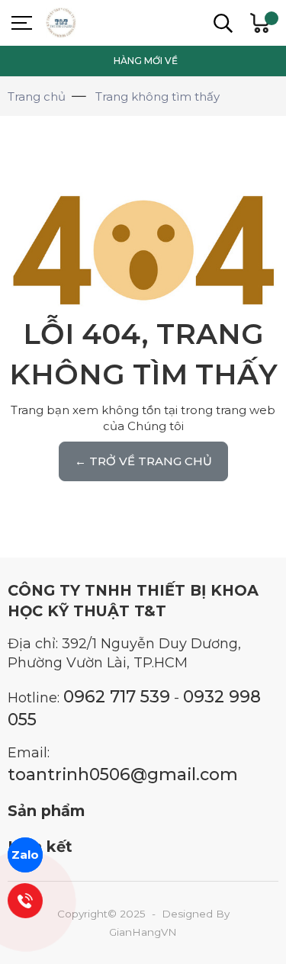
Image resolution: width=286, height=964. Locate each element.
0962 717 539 (116, 696)
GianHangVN (143, 932)
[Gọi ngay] (25, 900)
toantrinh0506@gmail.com (123, 774)
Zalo (25, 854)
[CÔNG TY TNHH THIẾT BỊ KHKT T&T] (99, 23)
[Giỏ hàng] (259, 23)
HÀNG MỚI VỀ (146, 60)
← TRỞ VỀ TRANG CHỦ (143, 461)
